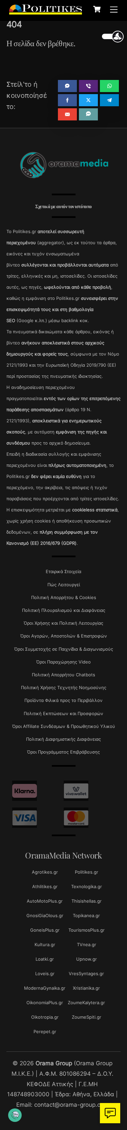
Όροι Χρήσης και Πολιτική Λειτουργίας (63, 623)
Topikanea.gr (86, 915)
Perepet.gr (45, 1031)
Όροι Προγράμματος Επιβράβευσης (63, 752)
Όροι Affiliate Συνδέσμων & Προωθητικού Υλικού (63, 726)
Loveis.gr (45, 973)
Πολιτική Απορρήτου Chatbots (63, 674)
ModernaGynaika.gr (44, 988)
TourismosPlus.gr (86, 930)
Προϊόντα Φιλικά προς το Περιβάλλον (63, 700)
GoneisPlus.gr (45, 930)
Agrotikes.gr (45, 872)
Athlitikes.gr (45, 886)
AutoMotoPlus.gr (45, 901)
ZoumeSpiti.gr (86, 1017)
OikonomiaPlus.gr (44, 1002)
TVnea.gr (86, 944)
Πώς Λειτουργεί (63, 584)
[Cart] (97, 9)
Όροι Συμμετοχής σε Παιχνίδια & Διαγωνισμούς (63, 649)
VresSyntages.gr (86, 973)
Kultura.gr (45, 944)
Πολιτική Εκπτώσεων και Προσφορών (63, 713)
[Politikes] (45, 11)
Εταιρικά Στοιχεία (63, 571)
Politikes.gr (86, 872)
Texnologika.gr (86, 886)
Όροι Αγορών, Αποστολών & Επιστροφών (63, 636)
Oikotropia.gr (45, 1017)
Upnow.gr (86, 959)
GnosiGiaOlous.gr (44, 915)
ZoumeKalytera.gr (86, 1002)
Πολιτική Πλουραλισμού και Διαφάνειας (63, 610)
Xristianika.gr (86, 988)
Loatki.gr (45, 959)
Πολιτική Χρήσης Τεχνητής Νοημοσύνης (63, 687)
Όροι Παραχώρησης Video (63, 662)
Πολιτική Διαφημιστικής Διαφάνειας (63, 739)
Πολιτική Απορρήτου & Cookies (63, 597)
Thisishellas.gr (86, 901)
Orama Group (54, 1063)
